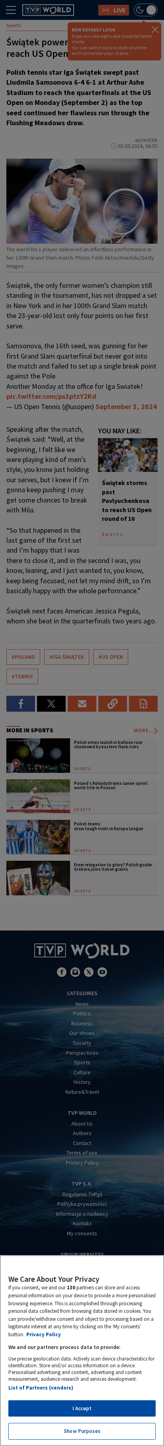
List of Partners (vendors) (40, 1387)
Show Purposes (82, 1431)
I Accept (82, 1408)
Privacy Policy (43, 1334)
